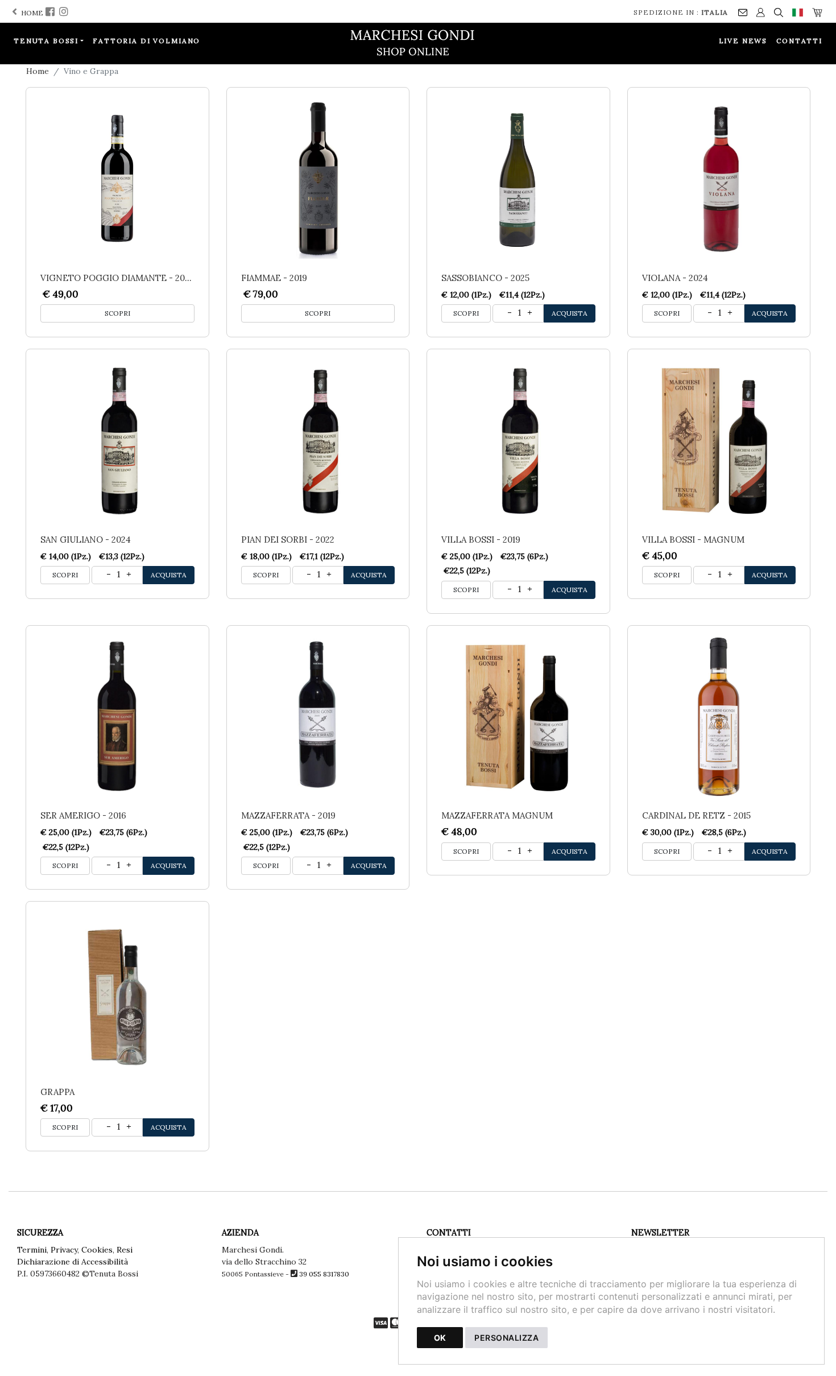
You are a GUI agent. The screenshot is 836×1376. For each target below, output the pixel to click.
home (31, 13)
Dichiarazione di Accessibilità (72, 1262)
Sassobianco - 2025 (485, 277)
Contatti (799, 40)
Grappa (57, 1091)
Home (37, 71)
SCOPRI (117, 313)
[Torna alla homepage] (418, 43)
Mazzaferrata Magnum (497, 815)
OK (440, 1337)
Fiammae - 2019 (274, 277)
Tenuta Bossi (46, 40)
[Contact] (743, 11)
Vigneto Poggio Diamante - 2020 (117, 277)
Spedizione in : (681, 12)
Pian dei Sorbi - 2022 (287, 539)
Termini (32, 1250)
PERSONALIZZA (506, 1337)
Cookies (97, 1250)
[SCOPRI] (117, 179)
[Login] (760, 11)
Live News (743, 40)
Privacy (64, 1250)
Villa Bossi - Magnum (693, 539)
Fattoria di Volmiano (146, 40)
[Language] (798, 11)
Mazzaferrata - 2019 (288, 815)
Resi (125, 1250)
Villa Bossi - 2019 (480, 539)
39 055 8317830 (324, 1274)
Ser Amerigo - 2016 (83, 815)
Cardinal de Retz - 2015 (696, 815)
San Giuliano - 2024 (85, 539)
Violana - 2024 (675, 277)
